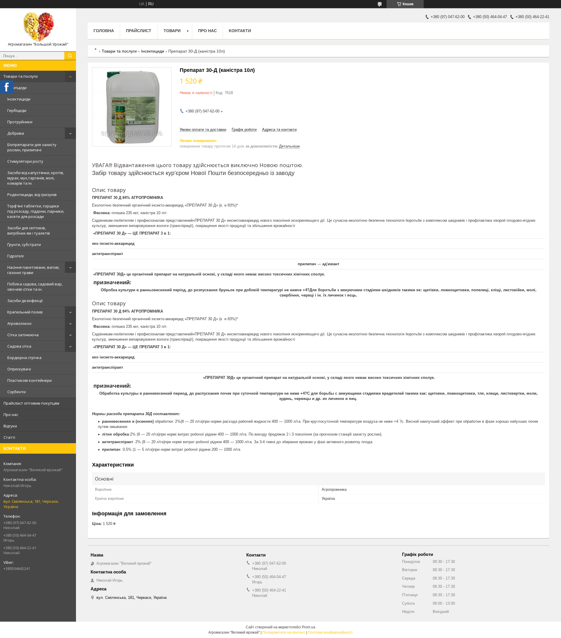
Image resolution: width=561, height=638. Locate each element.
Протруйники (19, 121)
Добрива (15, 133)
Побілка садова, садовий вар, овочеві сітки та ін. (35, 286)
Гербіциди (16, 110)
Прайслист (138, 30)
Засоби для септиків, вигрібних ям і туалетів (28, 230)
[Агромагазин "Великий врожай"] (38, 27)
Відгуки (10, 426)
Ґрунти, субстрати (24, 244)
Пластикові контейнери (29, 380)
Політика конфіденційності (330, 632)
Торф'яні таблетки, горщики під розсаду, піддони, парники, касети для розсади (35, 211)
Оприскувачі (19, 369)
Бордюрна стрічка (24, 357)
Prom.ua (308, 627)
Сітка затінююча (23, 334)
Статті (9, 437)
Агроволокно (19, 323)
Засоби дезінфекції (25, 300)
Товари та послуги (21, 76)
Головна (104, 30)
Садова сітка (19, 346)
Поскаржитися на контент (283, 632)
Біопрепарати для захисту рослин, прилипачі (31, 147)
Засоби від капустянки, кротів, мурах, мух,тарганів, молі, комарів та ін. (35, 178)
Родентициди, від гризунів (32, 194)
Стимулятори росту (25, 161)
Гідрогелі (15, 256)
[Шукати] (70, 55)
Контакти (240, 30)
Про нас (11, 414)
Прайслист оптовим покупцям (31, 403)
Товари (172, 30)
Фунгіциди (17, 87)
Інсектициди (18, 99)
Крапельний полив (25, 312)
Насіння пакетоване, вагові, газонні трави (33, 270)
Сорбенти (16, 391)
